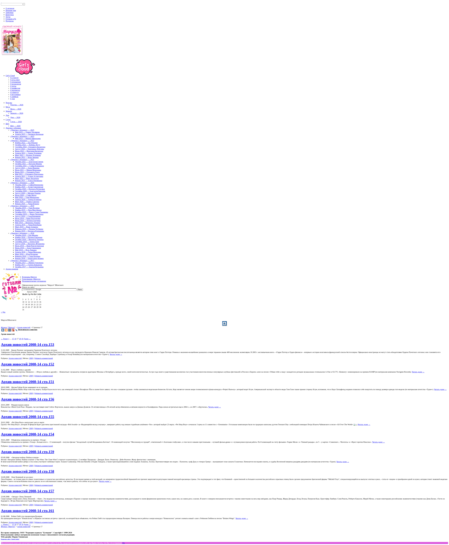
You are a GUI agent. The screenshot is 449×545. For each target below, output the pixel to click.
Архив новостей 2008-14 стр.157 (27, 491)
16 (15, 339)
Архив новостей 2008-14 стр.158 (27, 471)
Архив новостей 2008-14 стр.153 (27, 344)
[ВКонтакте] (2, 330)
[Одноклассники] (6, 330)
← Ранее (4, 339)
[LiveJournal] (16, 330)
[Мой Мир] (9, 330)
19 (22, 339)
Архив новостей (15, 358)
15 (13, 339)
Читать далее (116, 354)
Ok (123, 543)
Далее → (27, 339)
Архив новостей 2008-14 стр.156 (27, 399)
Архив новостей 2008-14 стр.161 (27, 511)
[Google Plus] (13, 330)
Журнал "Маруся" (8, 327)
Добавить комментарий (43, 358)
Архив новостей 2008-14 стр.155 (27, 417)
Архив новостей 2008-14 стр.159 (27, 452)
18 (20, 339)
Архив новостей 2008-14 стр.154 (27, 434)
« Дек (3, 312)
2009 (31, 358)
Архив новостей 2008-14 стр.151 (27, 382)
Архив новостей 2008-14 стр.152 (27, 364)
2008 (31, 466)
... (1, 316)
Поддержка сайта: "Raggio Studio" (10, 539)
